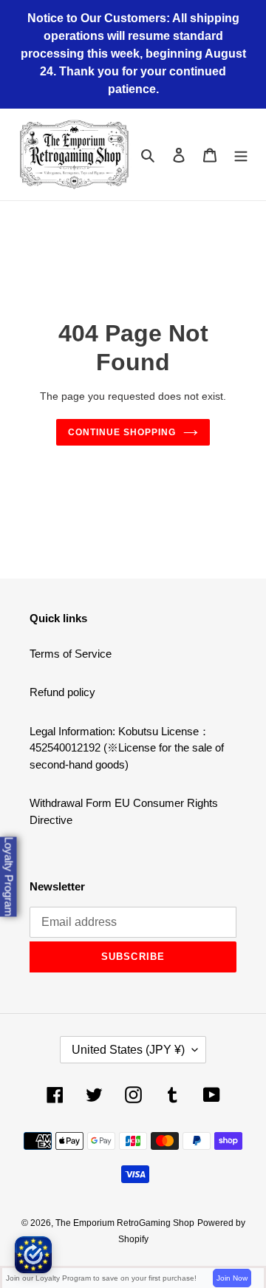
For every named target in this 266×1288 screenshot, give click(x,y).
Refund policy (62, 692)
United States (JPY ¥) (128, 1049)
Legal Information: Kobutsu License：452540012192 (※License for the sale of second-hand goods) (127, 748)
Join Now (232, 1278)
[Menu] (240, 155)
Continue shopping (122, 432)
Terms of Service (71, 653)
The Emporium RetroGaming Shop (124, 1223)
